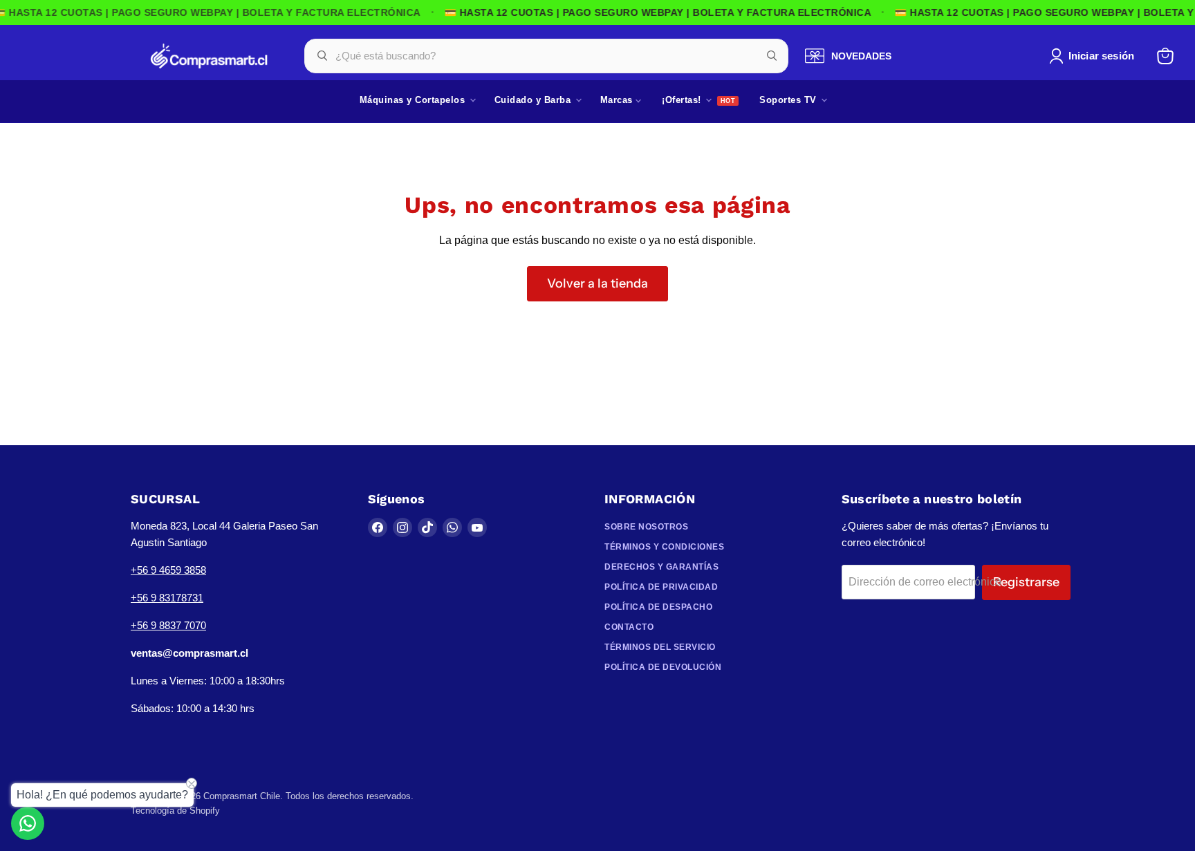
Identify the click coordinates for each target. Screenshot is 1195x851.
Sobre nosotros (646, 527)
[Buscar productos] (772, 56)
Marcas (618, 100)
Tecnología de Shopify (175, 810)
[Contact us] (27, 823)
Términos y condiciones (664, 547)
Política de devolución (662, 667)
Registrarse (1026, 582)
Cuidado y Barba (534, 100)
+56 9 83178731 (167, 598)
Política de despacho (658, 607)
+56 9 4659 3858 (168, 570)
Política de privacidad (661, 587)
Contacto (629, 627)
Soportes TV (789, 100)
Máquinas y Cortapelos (414, 100)
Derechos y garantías (661, 567)
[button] (1094, 56)
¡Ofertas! (683, 100)
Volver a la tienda (597, 283)
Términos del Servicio (660, 647)
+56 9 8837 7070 (168, 625)
